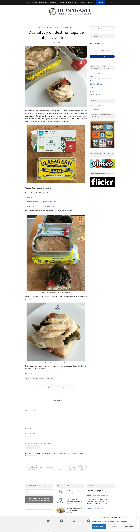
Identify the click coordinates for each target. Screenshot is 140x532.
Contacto (91, 2)
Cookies (53, 529)
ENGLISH (100, 2)
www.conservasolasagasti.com (98, 493)
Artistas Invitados (80, 2)
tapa (42, 378)
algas (28, 378)
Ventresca (93, 91)
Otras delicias (95, 95)
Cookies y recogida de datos (100, 53)
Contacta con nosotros (95, 508)
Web (26, 438)
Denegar (114, 526)
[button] (136, 517)
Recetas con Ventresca (66, 28)
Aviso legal (46, 529)
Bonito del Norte (96, 84)
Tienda (27, 2)
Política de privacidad (45, 443)
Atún (91, 80)
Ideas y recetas (50, 28)
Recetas (34, 2)
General (40, 28)
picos (79, 116)
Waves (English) (96, 105)
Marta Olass (29, 373)
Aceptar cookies (99, 526)
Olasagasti (52, 2)
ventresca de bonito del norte (43, 206)
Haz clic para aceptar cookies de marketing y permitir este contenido (39, 499)
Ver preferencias (130, 526)
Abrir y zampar (95, 73)
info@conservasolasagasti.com (98, 495)
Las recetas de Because (65, 2)
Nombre (28, 429)
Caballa (93, 87)
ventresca (50, 378)
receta (35, 378)
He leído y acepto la (39, 443)
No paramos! (43, 2)
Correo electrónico (31, 433)
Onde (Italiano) (95, 109)
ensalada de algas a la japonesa (44, 202)
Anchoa (92, 77)
